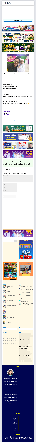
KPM (30, 346)
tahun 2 (26, 355)
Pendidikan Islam (29, 353)
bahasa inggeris (23, 334)
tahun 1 (23, 355)
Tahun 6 (26, 357)
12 (7, 340)
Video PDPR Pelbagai (29, 360)
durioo (25, 341)
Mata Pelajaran (21, 350)
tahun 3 (29, 355)
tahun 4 (20, 357)
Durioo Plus (28, 341)
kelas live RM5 (21, 344)
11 (5, 340)
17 (3, 342)
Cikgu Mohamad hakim (26, 337)
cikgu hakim (21, 337)
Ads (19, 334)
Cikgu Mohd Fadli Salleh (22, 339)
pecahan (20, 353)
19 (7, 342)
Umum (20, 360)
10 (3, 340)
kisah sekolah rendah (22, 346)
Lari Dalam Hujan (6, 114)
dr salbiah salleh (21, 341)
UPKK (22, 360)
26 (7, 343)
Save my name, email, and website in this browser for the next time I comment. (17, 193)
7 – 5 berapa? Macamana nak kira (9, 115)
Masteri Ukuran (21, 348)
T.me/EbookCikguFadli (6, 111)
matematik (25, 350)
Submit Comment (28, 199)
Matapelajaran (26, 348)
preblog (20, 355)
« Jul (4, 347)
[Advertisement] (18, 12)
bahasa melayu (29, 334)
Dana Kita (28, 339)
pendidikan (24, 353)
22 (13, 342)
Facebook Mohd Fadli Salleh (10, 405)
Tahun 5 (23, 357)
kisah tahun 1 (27, 346)
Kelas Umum (25, 344)
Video (25, 360)
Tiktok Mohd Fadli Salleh (10, 408)
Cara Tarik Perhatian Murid (8, 117)
